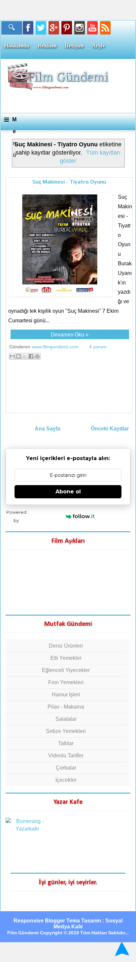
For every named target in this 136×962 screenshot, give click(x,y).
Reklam (47, 46)
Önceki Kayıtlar (110, 428)
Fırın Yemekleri (66, 682)
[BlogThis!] (18, 356)
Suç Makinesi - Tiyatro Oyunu (69, 182)
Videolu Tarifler (66, 755)
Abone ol (68, 491)
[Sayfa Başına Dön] (121, 949)
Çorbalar (66, 768)
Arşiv (98, 46)
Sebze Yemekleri (66, 731)
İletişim (74, 46)
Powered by (16, 516)
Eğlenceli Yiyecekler (66, 670)
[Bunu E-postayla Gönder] (12, 356)
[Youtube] (92, 27)
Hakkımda (16, 46)
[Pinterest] (66, 27)
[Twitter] (41, 27)
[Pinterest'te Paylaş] (37, 356)
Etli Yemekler (66, 658)
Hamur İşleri (66, 694)
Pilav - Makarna (66, 707)
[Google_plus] (54, 27)
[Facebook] (28, 27)
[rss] (105, 27)
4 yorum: (98, 346)
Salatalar (66, 719)
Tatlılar (66, 743)
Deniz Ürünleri (66, 646)
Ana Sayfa (47, 428)
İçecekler (66, 780)
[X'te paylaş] (24, 356)
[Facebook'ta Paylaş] (31, 356)
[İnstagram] (79, 27)
